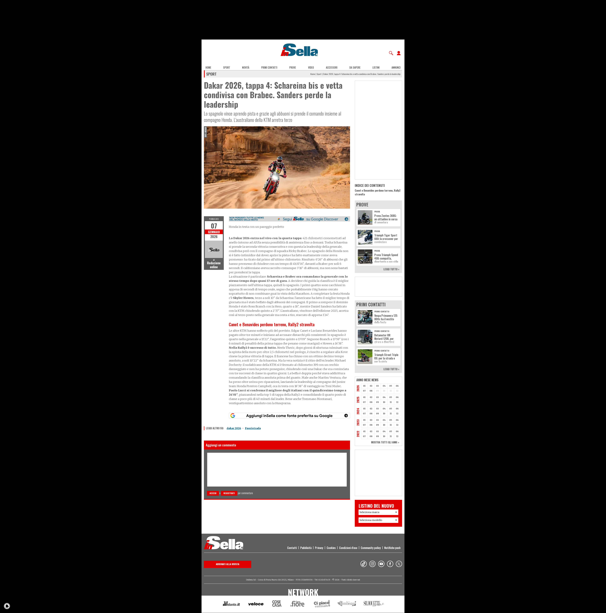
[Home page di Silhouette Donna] (374, 604)
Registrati (229, 493)
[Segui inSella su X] (399, 564)
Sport (226, 67)
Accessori (331, 67)
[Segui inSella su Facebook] (390, 564)
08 (371, 390)
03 (377, 386)
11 (391, 402)
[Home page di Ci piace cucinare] (322, 604)
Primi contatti (269, 67)
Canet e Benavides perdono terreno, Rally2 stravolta (378, 192)
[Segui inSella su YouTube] (381, 564)
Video (311, 67)
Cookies (331, 547)
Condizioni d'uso (348, 547)
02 (371, 386)
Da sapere (354, 67)
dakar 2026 (234, 428)
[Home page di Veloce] (256, 604)
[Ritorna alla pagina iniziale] (223, 543)
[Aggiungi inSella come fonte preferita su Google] (289, 415)
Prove (292, 67)
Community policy (371, 547)
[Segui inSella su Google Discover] (289, 218)
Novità (245, 67)
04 (384, 386)
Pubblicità (306, 547)
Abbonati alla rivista (227, 564)
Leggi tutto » (391, 269)
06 (397, 386)
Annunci (396, 67)
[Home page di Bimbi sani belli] (346, 604)
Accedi (213, 493)
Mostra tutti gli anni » (385, 442)
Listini (376, 67)
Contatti (292, 547)
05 (390, 386)
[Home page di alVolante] (231, 604)
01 (364, 386)
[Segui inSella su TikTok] (363, 564)
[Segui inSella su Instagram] (372, 564)
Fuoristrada (253, 428)
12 (397, 402)
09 (377, 402)
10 (384, 402)
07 (364, 390)
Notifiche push (392, 547)
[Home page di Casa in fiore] (298, 604)
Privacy (319, 547)
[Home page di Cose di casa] (276, 604)
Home (208, 67)
